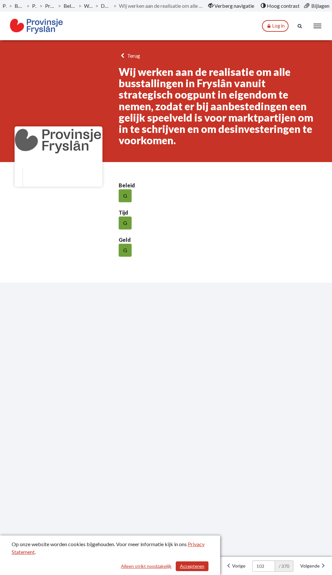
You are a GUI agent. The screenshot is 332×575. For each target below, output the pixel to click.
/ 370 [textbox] (284, 566)
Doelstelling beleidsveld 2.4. (106, 6)
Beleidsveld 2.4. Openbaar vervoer (70, 6)
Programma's (34, 6)
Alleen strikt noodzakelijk (146, 566)
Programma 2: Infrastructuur (50, 6)
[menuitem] (231, 6)
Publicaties (4, 6)
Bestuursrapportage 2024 (19, 6)
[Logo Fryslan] (37, 26)
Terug (133, 56)
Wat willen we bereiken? (88, 6)
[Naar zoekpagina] (300, 26)
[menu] (317, 25)
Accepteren (192, 566)
